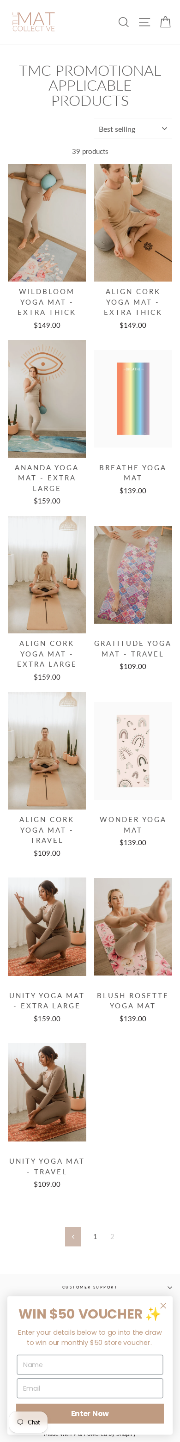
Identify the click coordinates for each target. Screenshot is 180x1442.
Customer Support (90, 1287)
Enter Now (89, 1414)
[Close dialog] (163, 1305)
